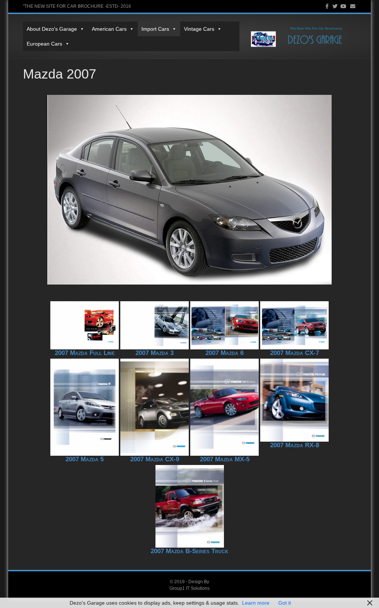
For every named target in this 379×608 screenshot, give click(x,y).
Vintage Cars (199, 29)
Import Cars (155, 29)
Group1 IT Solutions (189, 588)
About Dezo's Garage (52, 29)
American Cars (109, 29)
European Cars (44, 44)
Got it (284, 603)
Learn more (255, 603)
